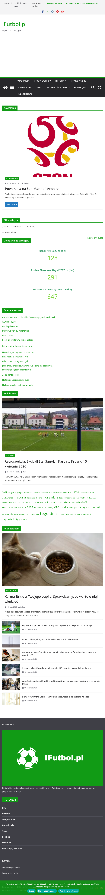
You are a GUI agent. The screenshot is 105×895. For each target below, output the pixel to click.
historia (20, 497)
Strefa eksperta (42, 80)
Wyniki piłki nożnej (10, 326)
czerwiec (36, 492)
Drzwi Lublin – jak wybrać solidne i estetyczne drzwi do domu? (50, 639)
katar (61, 498)
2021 (4, 492)
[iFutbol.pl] (5, 87)
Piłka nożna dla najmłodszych (15, 356)
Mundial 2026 (40, 507)
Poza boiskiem (11, 591)
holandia (39, 498)
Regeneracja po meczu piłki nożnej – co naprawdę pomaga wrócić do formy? (57, 625)
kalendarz (51, 497)
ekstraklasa (57, 492)
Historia (59, 80)
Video (39, 87)
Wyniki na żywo (9, 321)
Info (4, 808)
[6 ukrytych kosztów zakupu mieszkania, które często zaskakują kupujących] (11, 670)
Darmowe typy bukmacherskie (15, 330)
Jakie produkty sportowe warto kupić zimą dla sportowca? (27, 365)
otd (56, 507)
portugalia (73, 507)
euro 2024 (73, 492)
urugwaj (62, 514)
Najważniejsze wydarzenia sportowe (18, 352)
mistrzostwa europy (53, 502)
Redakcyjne (80, 87)
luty (14, 502)
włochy (79, 514)
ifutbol (26, 183)
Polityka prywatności (12, 848)
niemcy (50, 508)
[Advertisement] (52, 56)
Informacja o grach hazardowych (16, 369)
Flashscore (84, 492)
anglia (11, 492)
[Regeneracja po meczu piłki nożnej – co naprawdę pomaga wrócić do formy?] (11, 627)
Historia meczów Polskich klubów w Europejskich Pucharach (28, 317)
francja (93, 492)
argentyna (19, 492)
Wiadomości (24, 80)
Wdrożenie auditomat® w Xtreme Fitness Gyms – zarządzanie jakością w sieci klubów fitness (61, 682)
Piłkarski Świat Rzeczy (58, 87)
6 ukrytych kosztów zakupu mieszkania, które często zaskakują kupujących (56, 668)
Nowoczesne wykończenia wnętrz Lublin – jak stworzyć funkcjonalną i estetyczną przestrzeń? (59, 653)
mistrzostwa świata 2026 (17, 507)
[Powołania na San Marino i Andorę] (52, 146)
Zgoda (31, 891)
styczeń (14, 514)
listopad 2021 (7, 502)
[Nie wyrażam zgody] (101, 887)
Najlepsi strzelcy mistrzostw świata (17, 385)
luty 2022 (21, 502)
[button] (65, 81)
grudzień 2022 (7, 498)
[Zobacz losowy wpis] (99, 87)
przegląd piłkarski (89, 507)
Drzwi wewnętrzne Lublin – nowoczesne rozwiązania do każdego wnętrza (55, 696)
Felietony (6, 842)
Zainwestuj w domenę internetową (17, 346)
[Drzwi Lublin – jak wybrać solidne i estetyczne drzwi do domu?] (11, 641)
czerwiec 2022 (46, 492)
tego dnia (49, 513)
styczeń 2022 (24, 514)
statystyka (5, 514)
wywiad (73, 514)
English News (25, 94)
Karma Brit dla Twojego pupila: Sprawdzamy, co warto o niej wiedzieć (51, 599)
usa (67, 514)
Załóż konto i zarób (11, 374)
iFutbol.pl (14, 24)
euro (65, 492)
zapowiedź (87, 514)
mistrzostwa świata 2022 (75, 502)
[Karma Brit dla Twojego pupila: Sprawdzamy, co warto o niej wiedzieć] (52, 559)
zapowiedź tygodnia (14, 519)
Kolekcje (6, 837)
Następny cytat (95, 237)
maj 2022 (28, 502)
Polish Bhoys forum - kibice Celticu (17, 340)
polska (64, 507)
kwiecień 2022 (70, 498)
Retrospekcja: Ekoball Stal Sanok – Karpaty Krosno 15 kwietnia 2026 (46, 463)
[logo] (52, 731)
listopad (92, 498)
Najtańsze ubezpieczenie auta (15, 380)
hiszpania (31, 498)
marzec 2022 (38, 502)
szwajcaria (35, 514)
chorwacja (28, 492)
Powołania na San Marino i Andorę (32, 188)
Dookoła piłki (25, 87)
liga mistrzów (82, 498)
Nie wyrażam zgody (47, 891)
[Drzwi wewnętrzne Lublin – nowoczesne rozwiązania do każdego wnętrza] (11, 699)
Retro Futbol (7, 335)
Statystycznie (79, 80)
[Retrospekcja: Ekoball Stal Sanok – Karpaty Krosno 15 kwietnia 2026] (52, 424)
